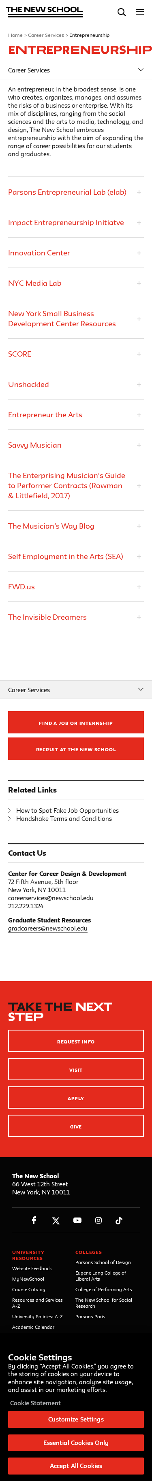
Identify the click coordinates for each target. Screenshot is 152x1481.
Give (76, 1126)
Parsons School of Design (103, 1262)
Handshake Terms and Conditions (64, 818)
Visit (75, 1070)
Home (15, 35)
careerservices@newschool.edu (51, 898)
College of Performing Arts (103, 1289)
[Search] (122, 12)
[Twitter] (56, 1220)
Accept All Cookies (76, 1465)
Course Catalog (28, 1289)
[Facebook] (34, 1220)
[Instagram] (99, 1220)
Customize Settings (75, 1419)
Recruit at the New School (76, 749)
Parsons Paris (90, 1316)
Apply (76, 1098)
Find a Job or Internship (76, 723)
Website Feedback (32, 1268)
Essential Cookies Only (76, 1442)
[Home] (44, 12)
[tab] (76, 192)
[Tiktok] (119, 1220)
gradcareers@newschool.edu (48, 928)
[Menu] (140, 12)
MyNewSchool (28, 1278)
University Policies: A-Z (37, 1316)
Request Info (76, 1041)
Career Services (46, 35)
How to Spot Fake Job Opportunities (67, 810)
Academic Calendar (33, 1327)
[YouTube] (77, 1220)
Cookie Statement (35, 1403)
